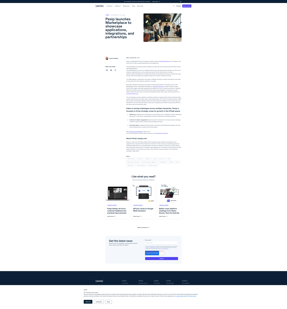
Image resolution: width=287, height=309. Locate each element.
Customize (99, 302)
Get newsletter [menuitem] (185, 283)
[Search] (174, 6)
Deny (108, 302)
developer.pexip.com (158, 86)
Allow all (88, 302)
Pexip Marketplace (164, 61)
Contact (178, 6)
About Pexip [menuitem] (157, 283)
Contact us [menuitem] (184, 281)
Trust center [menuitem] (125, 283)
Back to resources (143, 227)
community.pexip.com (132, 93)
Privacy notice (192, 296)
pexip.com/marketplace (135, 131)
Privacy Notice (165, 248)
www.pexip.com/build (162, 133)
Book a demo (186, 6)
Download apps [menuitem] (170, 283)
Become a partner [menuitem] (143, 283)
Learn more (155, 1)
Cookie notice (179, 296)
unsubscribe (152, 247)
